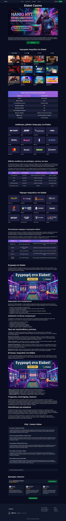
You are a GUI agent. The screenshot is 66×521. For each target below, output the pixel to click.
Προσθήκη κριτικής (52, 481)
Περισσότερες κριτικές (33, 498)
